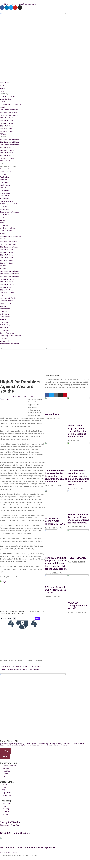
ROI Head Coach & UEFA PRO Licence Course (55, 590)
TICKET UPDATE (77, 558)
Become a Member (6, 169)
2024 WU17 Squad (6, 128)
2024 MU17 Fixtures (7, 150)
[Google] (56, 395)
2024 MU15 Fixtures (7, 153)
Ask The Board (5, 177)
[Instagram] (20, 7)
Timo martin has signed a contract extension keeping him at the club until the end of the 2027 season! (78, 477)
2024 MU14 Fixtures (7, 155)
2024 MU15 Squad (6, 120)
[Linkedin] (6, 7)
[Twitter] (11, 7)
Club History (4, 190)
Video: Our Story (6, 99)
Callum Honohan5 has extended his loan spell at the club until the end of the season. (56, 476)
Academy (3, 180)
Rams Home (4, 83)
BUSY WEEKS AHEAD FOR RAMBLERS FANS (55, 521)
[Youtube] (15, 7)
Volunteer (3, 174)
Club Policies (4, 182)
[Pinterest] (65, 395)
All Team (3, 134)
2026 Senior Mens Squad (9, 110)
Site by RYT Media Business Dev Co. (10, 823)
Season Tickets (5, 172)
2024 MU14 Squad (6, 118)
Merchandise (4, 196)
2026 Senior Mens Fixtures (9, 139)
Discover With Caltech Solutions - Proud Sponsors (27, 847)
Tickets (2, 88)
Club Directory (5, 193)
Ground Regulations (7, 201)
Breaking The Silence (7, 96)
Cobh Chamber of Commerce (10, 104)
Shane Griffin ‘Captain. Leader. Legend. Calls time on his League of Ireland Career (78, 431)
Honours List (4, 198)
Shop (2, 85)
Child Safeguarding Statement (10, 204)
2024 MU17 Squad (6, 123)
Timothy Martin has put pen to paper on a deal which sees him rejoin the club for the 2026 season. (56, 563)
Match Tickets (5, 185)
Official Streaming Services (15, 833)
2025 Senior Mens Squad (9, 112)
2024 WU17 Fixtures (7, 161)
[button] (4, 660)
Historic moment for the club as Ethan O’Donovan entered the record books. (78, 518)
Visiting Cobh (4, 209)
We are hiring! (52, 414)
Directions (3, 207)
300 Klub (3, 188)
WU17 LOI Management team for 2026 (78, 606)
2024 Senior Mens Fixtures (9, 145)
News (2, 91)
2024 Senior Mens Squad (9, 115)
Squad (2, 107)
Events (2, 102)
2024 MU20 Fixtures (7, 147)
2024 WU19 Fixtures (7, 158)
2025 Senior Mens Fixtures (9, 142)
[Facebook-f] (2, 7)
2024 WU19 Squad (6, 131)
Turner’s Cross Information (9, 212)
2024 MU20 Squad (6, 126)
